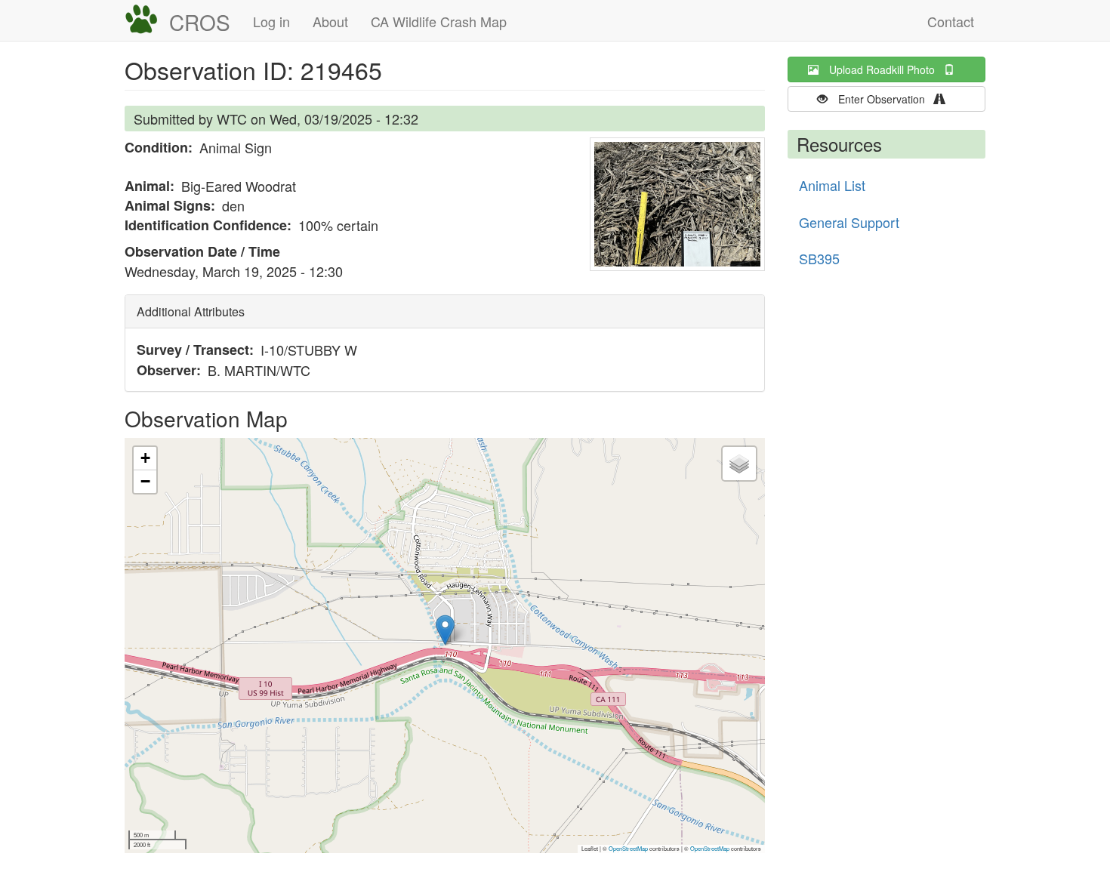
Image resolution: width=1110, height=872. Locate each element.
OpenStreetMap (628, 848)
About (330, 21)
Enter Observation (886, 98)
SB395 (819, 258)
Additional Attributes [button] (191, 311)
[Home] (147, 19)
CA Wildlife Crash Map (439, 21)
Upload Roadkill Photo (886, 69)
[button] (677, 204)
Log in (271, 21)
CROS (199, 22)
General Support (849, 222)
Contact (950, 21)
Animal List (832, 185)
